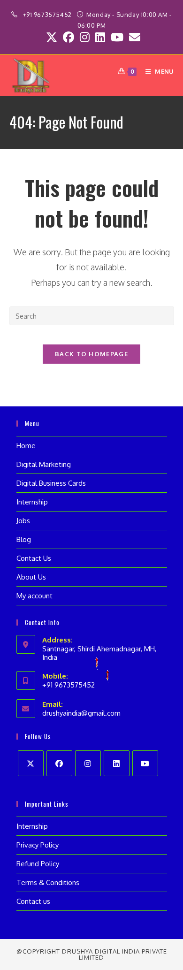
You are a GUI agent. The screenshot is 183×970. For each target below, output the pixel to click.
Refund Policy (37, 863)
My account (34, 595)
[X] (31, 763)
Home (26, 445)
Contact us (33, 901)
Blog (23, 539)
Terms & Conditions (47, 882)
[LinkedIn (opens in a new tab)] (100, 37)
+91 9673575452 (48, 14)
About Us (31, 577)
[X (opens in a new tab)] (51, 37)
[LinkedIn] (117, 763)
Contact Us (33, 558)
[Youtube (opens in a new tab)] (117, 37)
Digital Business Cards (51, 483)
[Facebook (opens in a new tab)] (68, 37)
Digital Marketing (43, 464)
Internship (32, 501)
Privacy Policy (37, 844)
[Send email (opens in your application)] (133, 37)
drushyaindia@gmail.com (81, 713)
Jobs (23, 520)
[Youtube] (145, 763)
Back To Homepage (91, 354)
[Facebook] (59, 763)
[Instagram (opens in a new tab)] (84, 37)
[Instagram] (88, 763)
